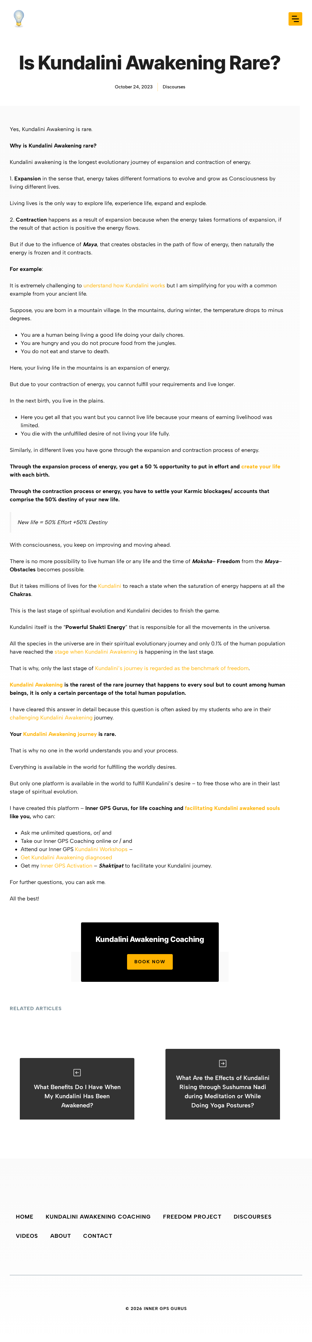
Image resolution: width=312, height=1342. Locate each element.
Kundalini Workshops (101, 849)
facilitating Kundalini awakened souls (232, 808)
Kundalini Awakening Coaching (98, 1216)
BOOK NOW (149, 961)
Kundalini (109, 586)
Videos (27, 1236)
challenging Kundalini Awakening (51, 717)
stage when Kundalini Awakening (96, 651)
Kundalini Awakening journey (60, 734)
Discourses (174, 87)
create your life (260, 466)
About (60, 1236)
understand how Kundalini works (124, 285)
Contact (97, 1236)
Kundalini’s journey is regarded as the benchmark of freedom (172, 668)
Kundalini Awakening (36, 684)
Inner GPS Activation (66, 865)
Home (25, 1216)
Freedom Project (192, 1216)
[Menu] (295, 19)
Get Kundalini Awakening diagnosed (66, 857)
